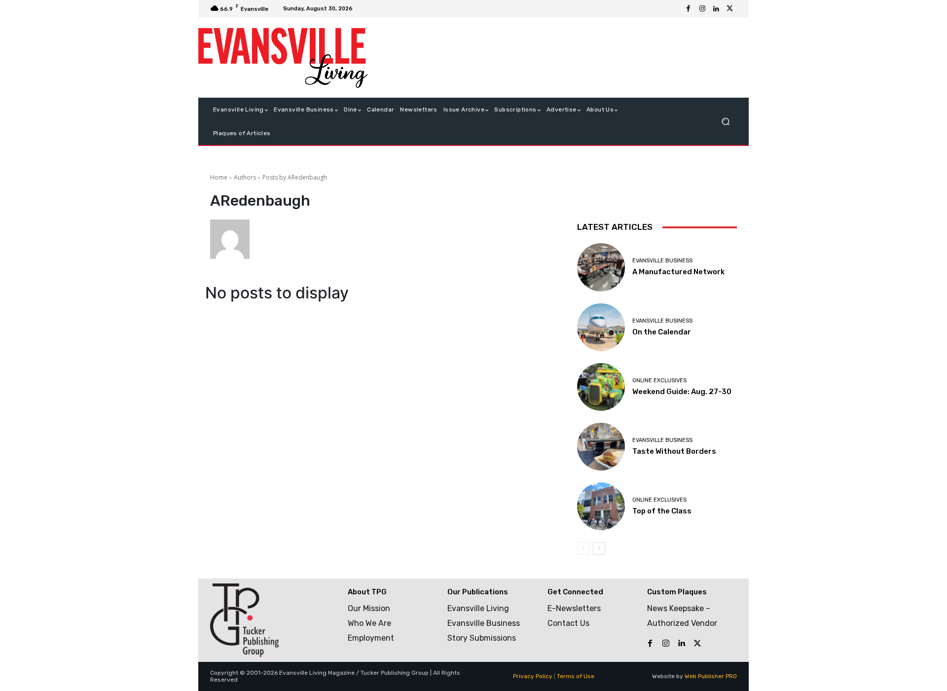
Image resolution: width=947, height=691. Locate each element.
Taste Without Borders (674, 451)
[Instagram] (702, 9)
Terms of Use (575, 676)
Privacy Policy (532, 676)
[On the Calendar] (601, 327)
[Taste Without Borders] (601, 447)
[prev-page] (583, 548)
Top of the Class (662, 511)
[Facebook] (688, 9)
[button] (725, 121)
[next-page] (599, 548)
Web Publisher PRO (711, 676)
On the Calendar (661, 331)
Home (218, 177)
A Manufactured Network (678, 271)
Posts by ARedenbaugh (294, 177)
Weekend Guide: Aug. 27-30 (681, 391)
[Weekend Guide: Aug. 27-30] (601, 387)
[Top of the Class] (601, 506)
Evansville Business (662, 260)
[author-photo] (234, 239)
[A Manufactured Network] (601, 267)
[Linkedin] (716, 9)
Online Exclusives (659, 380)
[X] (730, 9)
